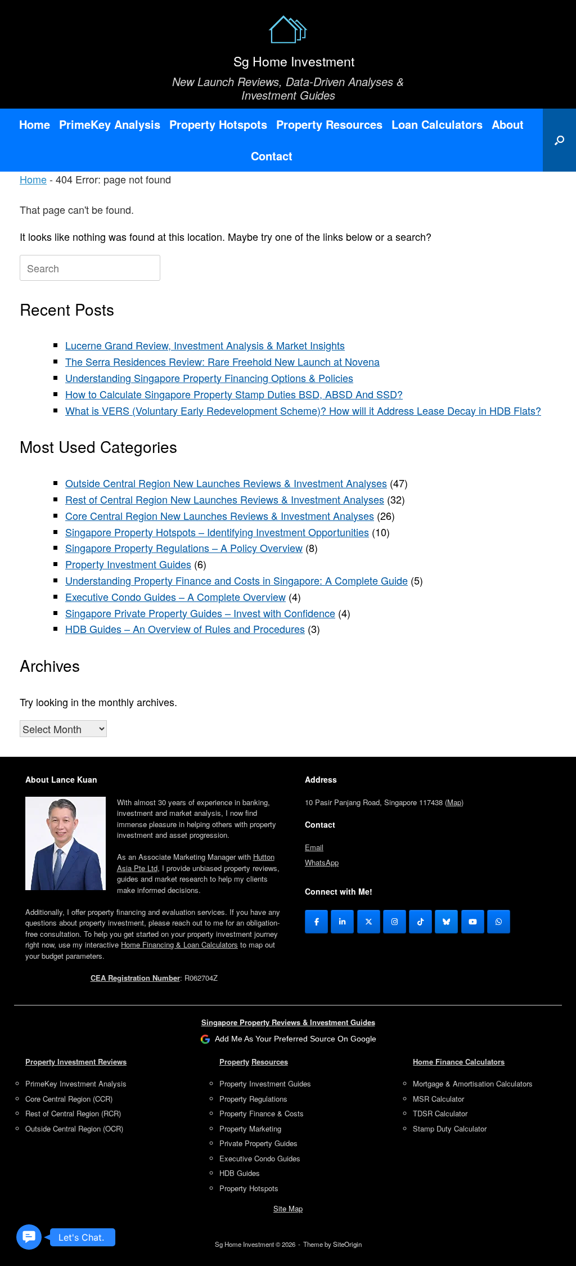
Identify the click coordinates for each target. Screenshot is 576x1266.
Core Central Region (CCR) (68, 1098)
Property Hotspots (218, 124)
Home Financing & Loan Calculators (179, 944)
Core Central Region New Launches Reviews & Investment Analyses (219, 515)
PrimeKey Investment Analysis (76, 1083)
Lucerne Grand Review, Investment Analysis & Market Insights (205, 345)
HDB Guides (239, 1173)
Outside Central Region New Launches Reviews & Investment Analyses (226, 482)
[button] (559, 140)
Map (454, 802)
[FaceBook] (316, 921)
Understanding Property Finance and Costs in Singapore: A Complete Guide (236, 580)
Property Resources (329, 124)
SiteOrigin (347, 1244)
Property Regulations (253, 1098)
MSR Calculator (438, 1098)
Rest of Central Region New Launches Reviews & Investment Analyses (224, 499)
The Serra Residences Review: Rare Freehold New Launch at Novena (222, 361)
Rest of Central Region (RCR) (73, 1113)
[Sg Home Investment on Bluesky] (446, 921)
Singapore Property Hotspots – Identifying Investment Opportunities (217, 531)
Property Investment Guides (128, 563)
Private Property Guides (258, 1143)
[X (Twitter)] (368, 921)
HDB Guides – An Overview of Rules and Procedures (185, 628)
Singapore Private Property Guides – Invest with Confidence (200, 612)
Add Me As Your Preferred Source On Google (295, 1038)
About (508, 124)
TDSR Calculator (440, 1113)
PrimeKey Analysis (109, 124)
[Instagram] (394, 921)
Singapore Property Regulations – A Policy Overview (184, 547)
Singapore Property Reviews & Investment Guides (288, 1022)
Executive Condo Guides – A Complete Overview (175, 596)
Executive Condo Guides (259, 1158)
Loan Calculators (437, 124)
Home (34, 124)
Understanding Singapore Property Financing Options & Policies (209, 377)
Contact (271, 155)
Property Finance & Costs (261, 1113)
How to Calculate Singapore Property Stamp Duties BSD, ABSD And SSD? (234, 394)
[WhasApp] (498, 921)
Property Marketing (250, 1128)
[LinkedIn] (342, 921)
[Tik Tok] (420, 921)
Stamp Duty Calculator (450, 1128)
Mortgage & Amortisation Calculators (473, 1083)
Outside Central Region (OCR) (74, 1128)
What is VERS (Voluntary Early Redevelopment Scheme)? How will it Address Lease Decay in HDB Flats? (303, 410)
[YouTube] (472, 921)
